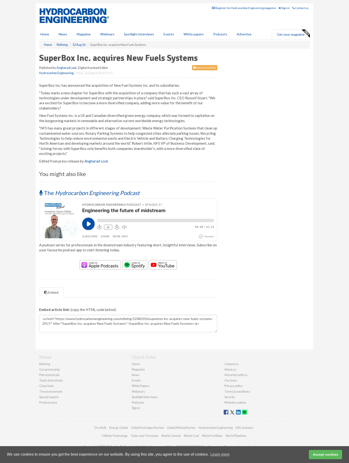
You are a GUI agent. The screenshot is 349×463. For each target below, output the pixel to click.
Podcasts (220, 34)
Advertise (244, 34)
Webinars (107, 34)
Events (169, 34)
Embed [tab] (52, 292)
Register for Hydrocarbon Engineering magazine (245, 8)
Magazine (84, 34)
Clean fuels (46, 386)
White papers (194, 34)
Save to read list (206, 67)
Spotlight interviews (139, 34)
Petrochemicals (49, 375)
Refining (44, 364)
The (91, 192)
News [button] (63, 34)
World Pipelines (236, 436)
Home (44, 34)
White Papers (141, 386)
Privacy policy (233, 386)
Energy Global (118, 428)
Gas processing (49, 369)
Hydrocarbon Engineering (56, 73)
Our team (230, 380)
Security (229, 397)
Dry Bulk (100, 428)
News (135, 375)
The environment (50, 391)
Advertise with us (235, 375)
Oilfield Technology (115, 436)
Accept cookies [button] (325, 454)
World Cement (171, 436)
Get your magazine (291, 34)
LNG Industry (244, 428)
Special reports (49, 397)
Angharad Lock (67, 68)
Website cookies (235, 402)
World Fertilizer (212, 436)
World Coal (191, 436)
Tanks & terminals (51, 380)
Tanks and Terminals (144, 436)
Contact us (302, 8)
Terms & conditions (237, 391)
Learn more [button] (220, 454)
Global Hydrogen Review (147, 428)
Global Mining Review (181, 428)
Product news (48, 402)
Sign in (285, 8)
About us (230, 369)
